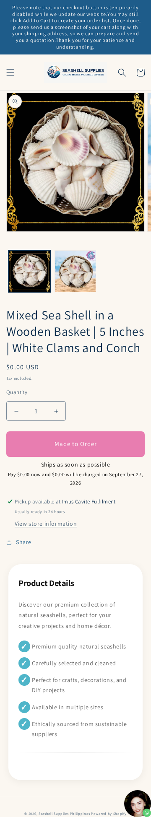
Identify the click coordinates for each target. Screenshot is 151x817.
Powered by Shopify (109, 813)
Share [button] (23, 542)
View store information (46, 523)
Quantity (16, 392)
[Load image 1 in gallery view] (29, 271)
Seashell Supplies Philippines (64, 813)
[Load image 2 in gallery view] (75, 271)
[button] (10, 72)
